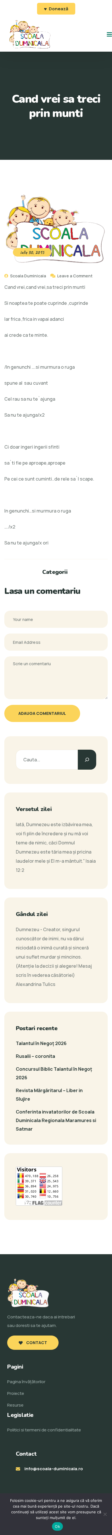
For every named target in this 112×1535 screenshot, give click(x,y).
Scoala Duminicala (27, 276)
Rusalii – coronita (35, 1056)
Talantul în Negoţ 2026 (41, 1043)
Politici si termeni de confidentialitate (44, 1430)
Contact (36, 1342)
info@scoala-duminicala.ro (53, 1469)
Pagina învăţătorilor (26, 1382)
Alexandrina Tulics (35, 984)
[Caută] (87, 760)
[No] (105, 1514)
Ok (57, 1526)
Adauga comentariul (42, 713)
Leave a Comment (74, 276)
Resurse (15, 1405)
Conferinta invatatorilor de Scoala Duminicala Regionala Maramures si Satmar (56, 1120)
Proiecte (15, 1393)
